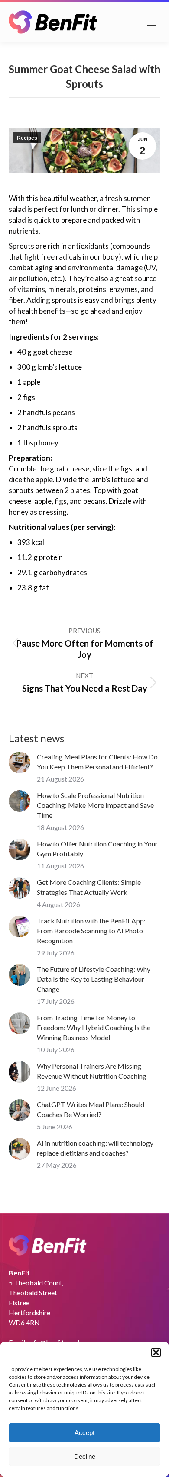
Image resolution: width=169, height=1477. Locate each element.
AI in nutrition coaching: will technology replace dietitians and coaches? (95, 1148)
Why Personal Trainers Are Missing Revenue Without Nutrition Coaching (91, 1071)
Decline (84, 1456)
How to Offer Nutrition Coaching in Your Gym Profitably (97, 848)
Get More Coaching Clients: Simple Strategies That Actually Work (89, 887)
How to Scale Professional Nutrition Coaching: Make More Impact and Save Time (95, 805)
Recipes (27, 138)
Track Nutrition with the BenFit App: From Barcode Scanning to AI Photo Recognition (91, 930)
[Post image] (19, 762)
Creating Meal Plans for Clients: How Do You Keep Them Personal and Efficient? (97, 762)
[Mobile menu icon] (151, 22)
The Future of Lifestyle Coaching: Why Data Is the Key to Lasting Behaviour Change (93, 979)
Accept (84, 1432)
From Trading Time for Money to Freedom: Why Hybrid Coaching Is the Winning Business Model (93, 1027)
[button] (156, 1352)
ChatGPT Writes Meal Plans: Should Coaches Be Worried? (90, 1109)
